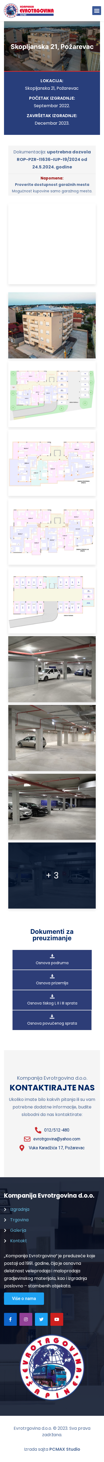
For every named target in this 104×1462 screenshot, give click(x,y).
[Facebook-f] (10, 1319)
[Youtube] (56, 1319)
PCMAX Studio (64, 1449)
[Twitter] (41, 1319)
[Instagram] (25, 1319)
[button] (96, 10)
